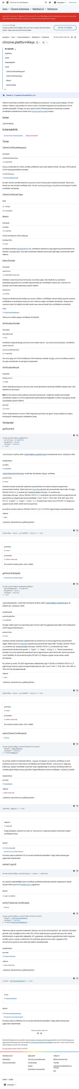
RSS (54, 1071)
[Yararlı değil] (75, 37)
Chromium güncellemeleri (36, 1059)
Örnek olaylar (32, 1062)
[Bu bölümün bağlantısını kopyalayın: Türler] (11, 142)
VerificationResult (19, 922)
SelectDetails (8, 784)
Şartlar (4, 1079)
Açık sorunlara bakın (9, 1062)
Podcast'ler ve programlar (36, 1069)
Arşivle (30, 1066)
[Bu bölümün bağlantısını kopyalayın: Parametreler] (14, 460)
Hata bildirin (6, 1059)
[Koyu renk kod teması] (74, 435)
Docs (4, 9)
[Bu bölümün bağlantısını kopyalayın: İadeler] (9, 842)
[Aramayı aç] (46, 2)
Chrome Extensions (20, 9)
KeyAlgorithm (22, 249)
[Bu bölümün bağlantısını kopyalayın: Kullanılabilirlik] (20, 130)
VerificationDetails (9, 956)
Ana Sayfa (5, 37)
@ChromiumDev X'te (60, 1059)
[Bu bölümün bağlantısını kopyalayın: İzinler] (11, 118)
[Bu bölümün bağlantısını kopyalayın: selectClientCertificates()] (29, 733)
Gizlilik (11, 1079)
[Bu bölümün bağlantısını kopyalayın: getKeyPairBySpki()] (22, 573)
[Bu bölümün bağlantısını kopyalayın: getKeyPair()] (16, 429)
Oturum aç (73, 2)
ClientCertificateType (10, 177)
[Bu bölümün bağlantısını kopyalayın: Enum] (8, 200)
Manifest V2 (38, 9)
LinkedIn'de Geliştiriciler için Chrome (62, 1066)
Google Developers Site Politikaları (42, 1042)
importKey (36, 489)
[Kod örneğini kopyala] (77, 435)
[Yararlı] (71, 37)
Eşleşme (8, 826)
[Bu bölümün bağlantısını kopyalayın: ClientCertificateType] (25, 195)
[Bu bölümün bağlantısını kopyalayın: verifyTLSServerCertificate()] (31, 903)
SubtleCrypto (26, 885)
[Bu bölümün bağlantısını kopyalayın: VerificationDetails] (22, 323)
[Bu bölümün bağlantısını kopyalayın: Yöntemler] (16, 423)
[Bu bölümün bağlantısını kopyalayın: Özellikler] (11, 153)
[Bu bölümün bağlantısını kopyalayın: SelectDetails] (17, 261)
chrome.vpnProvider (39, 111)
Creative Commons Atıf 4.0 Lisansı (40, 1040)
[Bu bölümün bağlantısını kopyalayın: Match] (11, 217)
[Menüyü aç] (3, 2)
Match (14, 753)
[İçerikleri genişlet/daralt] (15, 49)
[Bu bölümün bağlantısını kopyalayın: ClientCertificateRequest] (28, 148)
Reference (52, 9)
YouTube (56, 1062)
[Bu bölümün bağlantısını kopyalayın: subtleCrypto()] (18, 864)
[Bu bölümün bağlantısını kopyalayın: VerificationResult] (21, 367)
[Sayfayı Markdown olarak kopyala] (44, 42)
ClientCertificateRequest (11, 312)
